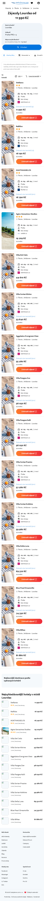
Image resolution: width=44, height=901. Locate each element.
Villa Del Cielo (22, 255)
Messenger (5, 874)
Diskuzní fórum (27, 840)
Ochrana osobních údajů (18, 897)
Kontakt (25, 874)
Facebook (4, 871)
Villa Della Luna (22, 546)
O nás (24, 871)
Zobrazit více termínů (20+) (25, 194)
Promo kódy (5, 861)
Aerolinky (4, 847)
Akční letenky (5, 837)
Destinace (4, 840)
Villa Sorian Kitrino (24, 294)
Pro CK (25, 881)
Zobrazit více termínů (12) (25, 150)
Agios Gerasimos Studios (26, 214)
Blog (3, 854)
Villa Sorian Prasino (24, 462)
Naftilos (19, 126)
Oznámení (36, 897)
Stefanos (19, 82)
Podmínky (7, 897)
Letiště (3, 843)
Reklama (29, 897)
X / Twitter (5, 881)
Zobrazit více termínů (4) (25, 106)
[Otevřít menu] (4, 3)
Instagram (5, 878)
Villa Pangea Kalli (23, 420)
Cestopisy (26, 843)
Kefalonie (27, 88)
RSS (3, 885)
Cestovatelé (26, 847)
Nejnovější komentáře (29, 837)
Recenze (4, 857)
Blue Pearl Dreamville (25, 588)
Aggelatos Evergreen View (27, 336)
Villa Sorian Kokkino (24, 504)
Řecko (20, 88)
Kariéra (25, 878)
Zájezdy (4, 850)
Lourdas (34, 88)
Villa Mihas (20, 630)
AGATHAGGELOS (23, 170)
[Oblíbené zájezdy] (32, 3)
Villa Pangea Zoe (23, 378)
